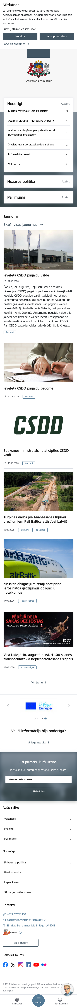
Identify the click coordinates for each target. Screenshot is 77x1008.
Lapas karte (11, 882)
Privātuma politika (15, 862)
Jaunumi (10, 332)
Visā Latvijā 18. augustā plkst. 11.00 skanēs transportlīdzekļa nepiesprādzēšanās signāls (38, 657)
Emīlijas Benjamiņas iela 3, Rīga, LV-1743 (31, 925)
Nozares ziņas (27, 600)
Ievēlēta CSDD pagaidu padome (28, 388)
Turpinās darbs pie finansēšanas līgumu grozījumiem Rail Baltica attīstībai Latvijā (36, 519)
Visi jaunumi (38, 682)
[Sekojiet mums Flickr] (44, 964)
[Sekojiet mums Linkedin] (28, 964)
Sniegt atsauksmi (38, 742)
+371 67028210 (16, 914)
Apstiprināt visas (57, 36)
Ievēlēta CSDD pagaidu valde (26, 275)
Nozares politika (21, 181)
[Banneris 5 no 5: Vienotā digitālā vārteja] (39, 705)
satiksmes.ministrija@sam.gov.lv (26, 919)
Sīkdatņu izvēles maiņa (17, 892)
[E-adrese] (10, 932)
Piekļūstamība (12, 872)
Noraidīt (20, 36)
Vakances (10, 818)
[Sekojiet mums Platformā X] (13, 964)
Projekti (8, 828)
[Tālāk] (68, 706)
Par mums (16, 197)
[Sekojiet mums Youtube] (36, 964)
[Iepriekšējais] (8, 706)
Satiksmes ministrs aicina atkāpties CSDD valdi (36, 452)
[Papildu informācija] (20, 932)
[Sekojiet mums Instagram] (20, 964)
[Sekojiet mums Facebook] (5, 964)
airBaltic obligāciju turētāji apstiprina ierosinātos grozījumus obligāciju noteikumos (32, 588)
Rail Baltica (40, 530)
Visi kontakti (20, 942)
